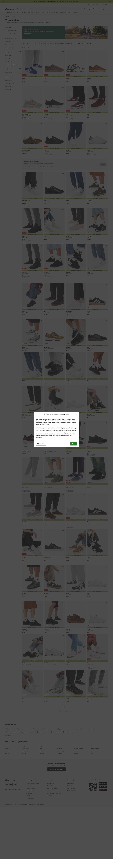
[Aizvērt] (76, 414)
